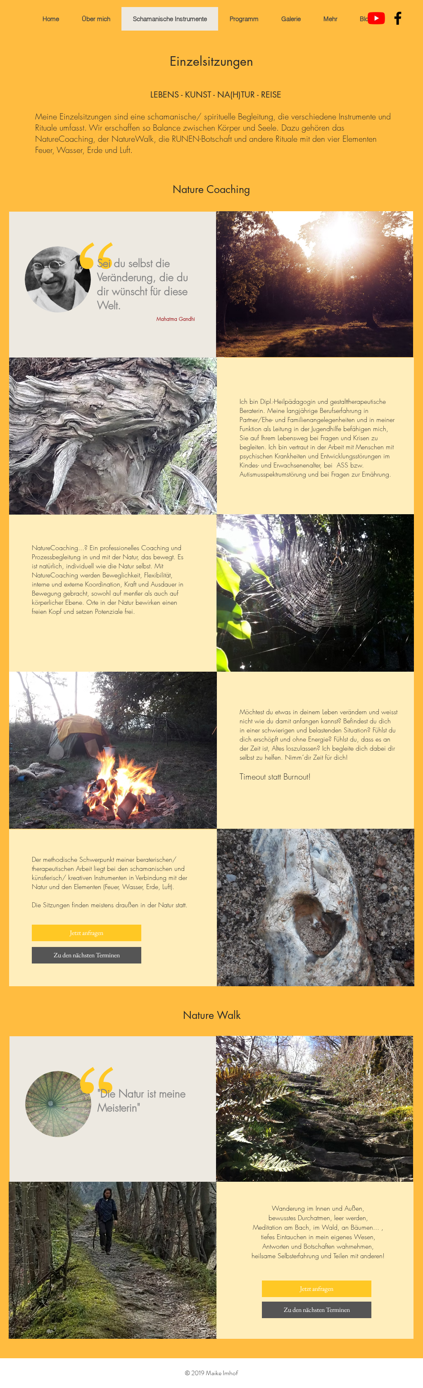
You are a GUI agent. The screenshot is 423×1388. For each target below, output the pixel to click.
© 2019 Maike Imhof (211, 1373)
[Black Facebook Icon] (397, 18)
